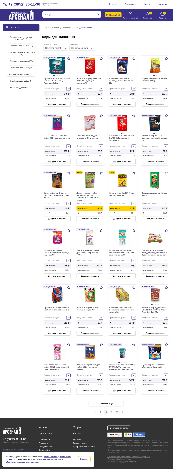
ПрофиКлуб (45, 433)
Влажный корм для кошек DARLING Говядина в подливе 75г (121, 138)
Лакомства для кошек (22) (21, 61)
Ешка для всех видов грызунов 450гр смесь (87, 137)
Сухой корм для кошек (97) (21, 74)
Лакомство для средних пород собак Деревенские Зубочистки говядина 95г (154, 252)
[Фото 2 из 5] (56, 75)
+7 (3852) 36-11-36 (24, 4)
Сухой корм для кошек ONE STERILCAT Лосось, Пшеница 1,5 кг (57, 80)
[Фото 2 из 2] (91, 75)
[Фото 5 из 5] (158, 304)
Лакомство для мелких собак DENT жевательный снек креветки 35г (56, 367)
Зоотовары (66, 28)
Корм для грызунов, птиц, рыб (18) (21, 53)
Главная (45, 28)
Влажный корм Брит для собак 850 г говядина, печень (88, 367)
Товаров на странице (51, 44)
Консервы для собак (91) (21, 87)
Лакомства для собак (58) (21, 68)
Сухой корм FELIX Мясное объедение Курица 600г (154, 366)
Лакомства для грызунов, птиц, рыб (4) (21, 38)
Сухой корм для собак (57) (21, 81)
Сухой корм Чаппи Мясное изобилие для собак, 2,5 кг (56, 308)
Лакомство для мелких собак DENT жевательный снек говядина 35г (121, 252)
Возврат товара (80, 443)
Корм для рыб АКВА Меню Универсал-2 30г (121, 194)
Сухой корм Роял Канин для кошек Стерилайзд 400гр (87, 252)
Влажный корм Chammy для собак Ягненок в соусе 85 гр (56, 195)
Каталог (55, 28)
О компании (44, 439)
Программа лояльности (84, 447)
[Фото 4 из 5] (59, 75)
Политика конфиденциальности (121, 461)
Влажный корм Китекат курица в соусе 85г (87, 308)
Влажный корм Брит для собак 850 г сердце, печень (57, 137)
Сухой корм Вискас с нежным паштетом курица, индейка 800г (56, 252)
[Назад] (90, 412)
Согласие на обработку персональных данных (128, 456)
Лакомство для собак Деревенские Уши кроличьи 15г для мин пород (87, 196)
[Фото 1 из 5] (54, 75)
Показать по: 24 (53, 48)
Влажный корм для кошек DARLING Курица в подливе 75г (88, 80)
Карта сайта (44, 450)
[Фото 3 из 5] (57, 75)
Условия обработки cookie (119, 459)
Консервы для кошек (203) (21, 46)
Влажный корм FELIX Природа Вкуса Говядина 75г (121, 80)
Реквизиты (43, 443)
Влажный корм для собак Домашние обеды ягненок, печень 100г (121, 309)
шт (68, 89)
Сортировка (73, 44)
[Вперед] (122, 412)
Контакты (78, 433)
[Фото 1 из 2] (89, 75)
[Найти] (98, 14)
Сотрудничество (46, 447)
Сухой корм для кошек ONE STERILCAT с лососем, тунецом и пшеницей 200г (122, 367)
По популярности (80, 48)
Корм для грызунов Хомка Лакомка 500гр (154, 79)
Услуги (77, 427)
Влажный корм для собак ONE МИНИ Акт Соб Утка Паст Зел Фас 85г (154, 309)
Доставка (77, 439)
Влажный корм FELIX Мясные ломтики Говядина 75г (154, 138)
